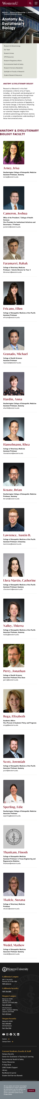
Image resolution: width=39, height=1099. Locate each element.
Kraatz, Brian (12, 490)
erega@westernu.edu (10, 725)
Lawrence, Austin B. (17, 535)
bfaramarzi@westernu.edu (12, 272)
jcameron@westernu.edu (11, 227)
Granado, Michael (15, 354)
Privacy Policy (8, 1094)
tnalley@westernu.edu (11, 635)
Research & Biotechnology (12, 46)
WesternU (5, 12)
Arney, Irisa (11, 168)
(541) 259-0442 (6, 1014)
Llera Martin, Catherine (19, 580)
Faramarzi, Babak (15, 263)
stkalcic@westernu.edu (11, 909)
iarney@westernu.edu (10, 177)
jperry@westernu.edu (10, 680)
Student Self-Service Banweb (12, 1075)
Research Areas (32, 12)
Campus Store (6, 1041)
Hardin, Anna (12, 399)
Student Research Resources (13, 75)
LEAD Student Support (10, 1067)
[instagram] (7, 1034)
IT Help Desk (6, 1065)
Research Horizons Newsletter (13, 68)
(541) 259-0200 (6, 1005)
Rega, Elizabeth (14, 716)
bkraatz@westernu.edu (11, 499)
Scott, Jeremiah (14, 761)
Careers (4, 1039)
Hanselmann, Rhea (16, 444)
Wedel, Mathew (13, 945)
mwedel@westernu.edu (11, 954)
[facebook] (10, 1034)
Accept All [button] (31, 1090)
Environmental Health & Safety (13, 64)
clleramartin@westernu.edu (13, 589)
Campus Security (8, 1054)
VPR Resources (9, 57)
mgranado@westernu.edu (12, 363)
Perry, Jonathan (14, 671)
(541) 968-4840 (6, 1023)
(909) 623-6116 (6, 984)
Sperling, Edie (13, 807)
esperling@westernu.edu (11, 816)
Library (4, 1070)
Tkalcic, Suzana (14, 899)
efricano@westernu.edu (11, 317)
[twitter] (14, 1034)
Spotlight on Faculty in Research (14, 71)
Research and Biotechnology (17, 12)
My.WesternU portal (9, 1073)
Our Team (7, 50)
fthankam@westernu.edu (12, 863)
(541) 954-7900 (6, 1028)
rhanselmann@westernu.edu (13, 453)
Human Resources (8, 1062)
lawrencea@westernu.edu (12, 544)
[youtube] (3, 1034)
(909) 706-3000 (6, 991)
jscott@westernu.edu (10, 770)
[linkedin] (18, 1034)
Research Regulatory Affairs (13, 61)
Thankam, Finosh (15, 852)
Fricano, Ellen (12, 308)
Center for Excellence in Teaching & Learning (17, 1057)
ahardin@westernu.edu (11, 408)
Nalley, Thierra (13, 625)
